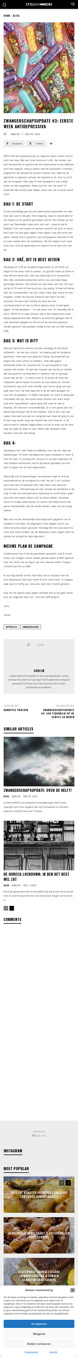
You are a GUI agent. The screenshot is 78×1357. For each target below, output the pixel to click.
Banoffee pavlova (16, 710)
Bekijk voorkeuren (39, 1344)
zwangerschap (30, 626)
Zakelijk (53, 1352)
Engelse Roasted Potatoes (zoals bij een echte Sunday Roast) (39, 1194)
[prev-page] (6, 908)
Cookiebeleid (31, 1352)
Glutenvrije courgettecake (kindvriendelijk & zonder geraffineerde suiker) (39, 1276)
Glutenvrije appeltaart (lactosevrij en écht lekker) (39, 1235)
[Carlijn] (7, 134)
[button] (72, 1290)
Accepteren (39, 1324)
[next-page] (11, 908)
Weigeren (39, 1334)
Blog (16, 15)
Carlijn (15, 134)
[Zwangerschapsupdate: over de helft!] (39, 761)
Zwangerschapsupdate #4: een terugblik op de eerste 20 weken (57, 713)
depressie (11, 626)
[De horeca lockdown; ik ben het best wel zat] (39, 845)
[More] (51, 143)
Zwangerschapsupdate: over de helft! (38, 790)
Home (7, 15)
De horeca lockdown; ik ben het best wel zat (36, 876)
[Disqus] (39, 974)
